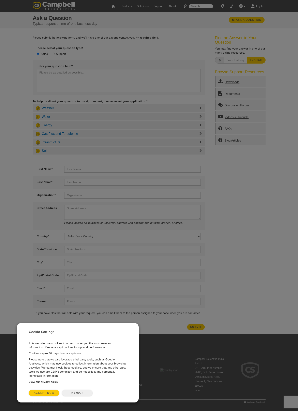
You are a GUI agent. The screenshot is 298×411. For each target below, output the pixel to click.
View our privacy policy (43, 381)
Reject (77, 392)
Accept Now (44, 393)
